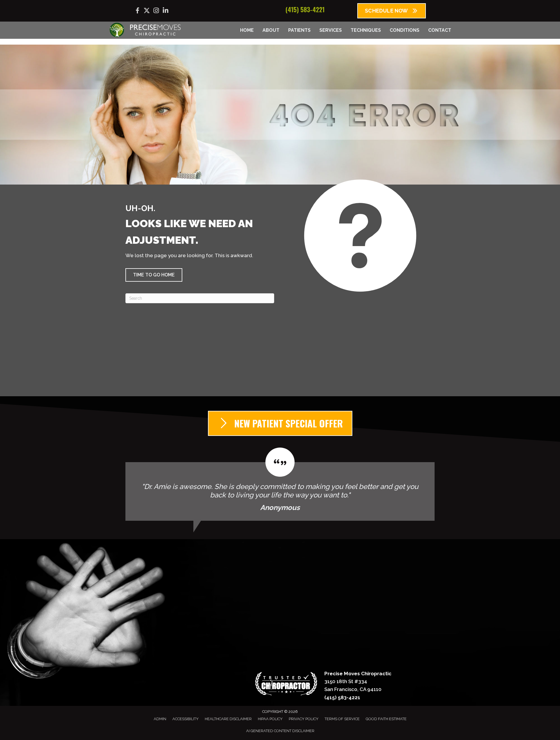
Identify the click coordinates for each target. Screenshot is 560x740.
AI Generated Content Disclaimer (280, 731)
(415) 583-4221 (305, 9)
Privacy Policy (303, 719)
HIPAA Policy (270, 719)
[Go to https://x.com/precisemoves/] (147, 11)
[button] (153, 275)
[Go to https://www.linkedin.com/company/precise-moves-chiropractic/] (165, 11)
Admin (160, 719)
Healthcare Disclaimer (228, 719)
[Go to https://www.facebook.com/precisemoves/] (137, 11)
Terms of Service (342, 719)
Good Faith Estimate (386, 719)
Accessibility (185, 719)
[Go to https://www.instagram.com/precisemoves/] (156, 11)
